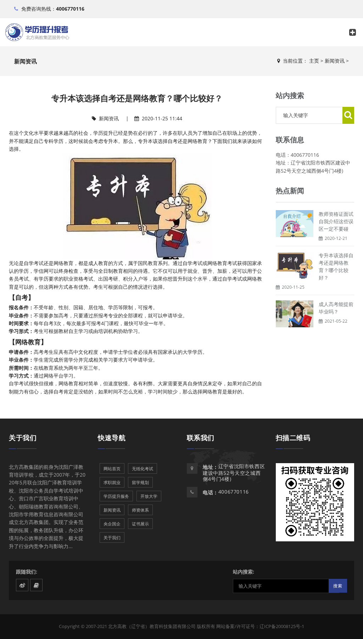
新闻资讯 (335, 60)
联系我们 (200, 437)
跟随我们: (26, 571)
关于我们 (23, 437)
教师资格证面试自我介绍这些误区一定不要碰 (336, 221)
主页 (314, 60)
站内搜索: (243, 571)
